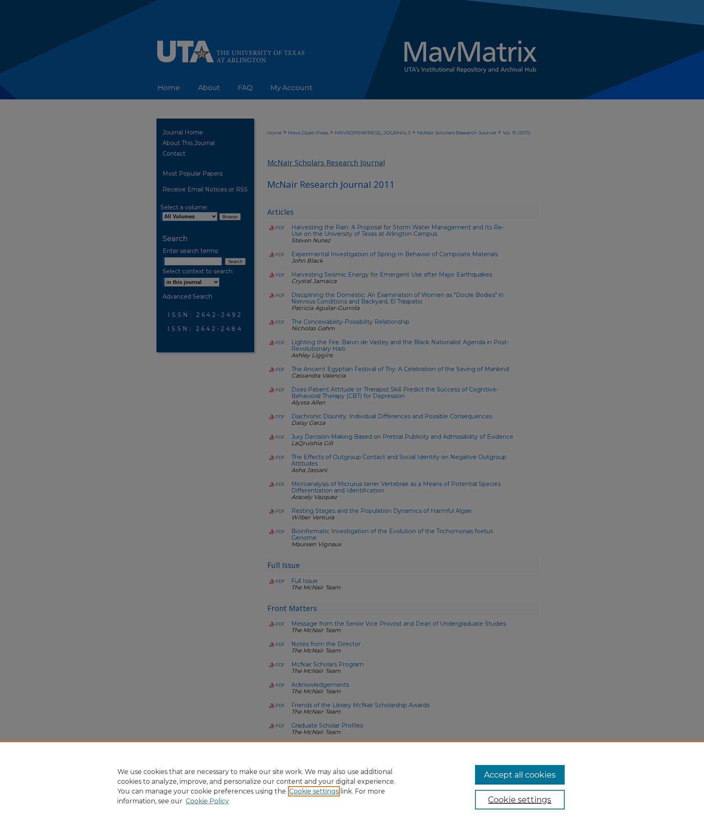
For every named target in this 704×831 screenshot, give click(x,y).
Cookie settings (314, 791)
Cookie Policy (207, 801)
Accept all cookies (520, 775)
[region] (352, 786)
